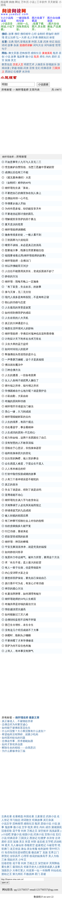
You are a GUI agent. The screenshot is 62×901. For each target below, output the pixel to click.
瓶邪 (55, 53)
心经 (34, 33)
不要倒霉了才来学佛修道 (19, 640)
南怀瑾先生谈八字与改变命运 (22, 500)
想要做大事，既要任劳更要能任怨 (24, 250)
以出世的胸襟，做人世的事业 (22, 458)
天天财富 (53, 2)
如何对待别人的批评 (16, 349)
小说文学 (6, 823)
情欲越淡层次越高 (15, 609)
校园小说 (27, 834)
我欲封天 (12, 859)
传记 (51, 41)
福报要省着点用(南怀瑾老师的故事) (25, 255)
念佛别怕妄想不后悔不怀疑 (20, 619)
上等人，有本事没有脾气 (19, 651)
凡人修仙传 (17, 845)
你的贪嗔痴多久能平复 (18, 526)
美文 (13, 60)
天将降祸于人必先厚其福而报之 (23, 505)
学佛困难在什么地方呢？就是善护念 (25, 390)
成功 (48, 827)
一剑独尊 (45, 870)
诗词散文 (26, 820)
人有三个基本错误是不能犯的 (22, 479)
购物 (11, 2)
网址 (17, 2)
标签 (52, 37)
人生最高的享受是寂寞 (18, 307)
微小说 (29, 56)
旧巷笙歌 (6, 830)
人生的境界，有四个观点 (19, 422)
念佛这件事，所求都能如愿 (17, 741)
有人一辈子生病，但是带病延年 (23, 567)
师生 (42, 56)
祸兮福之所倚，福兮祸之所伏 (22, 385)
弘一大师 (21, 37)
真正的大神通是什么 (16, 323)
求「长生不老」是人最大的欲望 (23, 562)
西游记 (9, 71)
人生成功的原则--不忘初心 (20, 432)
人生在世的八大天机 (16, 317)
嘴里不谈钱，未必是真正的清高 (23, 245)
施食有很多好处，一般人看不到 (23, 234)
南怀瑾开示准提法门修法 (19, 406)
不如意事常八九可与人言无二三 (23, 162)
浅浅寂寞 (54, 830)
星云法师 (10, 37)
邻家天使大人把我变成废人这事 (42, 866)
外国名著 (29, 816)
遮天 (7, 845)
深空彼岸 (43, 830)
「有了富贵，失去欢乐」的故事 (23, 286)
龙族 (45, 852)
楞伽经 (50, 33)
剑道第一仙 (32, 870)
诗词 (4, 45)
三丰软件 (42, 2)
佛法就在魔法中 (14, 364)
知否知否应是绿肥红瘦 (18, 852)
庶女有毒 (32, 848)
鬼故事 (21, 56)
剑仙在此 (56, 870)
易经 (54, 56)
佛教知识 (43, 37)
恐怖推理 (25, 53)
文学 (24, 827)
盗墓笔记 (40, 845)
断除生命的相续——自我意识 (19, 747)
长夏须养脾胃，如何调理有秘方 (23, 593)
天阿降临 (54, 863)
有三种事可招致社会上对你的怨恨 (24, 520)
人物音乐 (40, 64)
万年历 (25, 2)
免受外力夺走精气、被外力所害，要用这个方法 (32, 557)
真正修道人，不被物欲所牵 (17, 721)
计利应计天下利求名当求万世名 (23, 338)
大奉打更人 (19, 870)
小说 (32, 2)
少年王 (22, 859)
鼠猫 (7, 60)
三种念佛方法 (12, 369)
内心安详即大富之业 (16, 572)
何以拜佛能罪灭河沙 (16, 265)
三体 (4, 859)
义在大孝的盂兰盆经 (16, 344)
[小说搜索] (8, 79)
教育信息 (7, 64)
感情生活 (36, 53)
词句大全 (38, 45)
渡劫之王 (6, 874)
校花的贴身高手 (39, 856)
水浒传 (26, 71)
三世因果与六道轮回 (16, 240)
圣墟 (43, 874)
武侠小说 (51, 816)
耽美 (30, 827)
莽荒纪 (5, 856)
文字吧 (49, 841)
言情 (31, 68)
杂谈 (16, 45)
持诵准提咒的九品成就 (18, 510)
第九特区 (18, 874)
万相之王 (32, 830)
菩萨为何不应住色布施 (18, 645)
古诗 (57, 838)
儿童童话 (40, 816)
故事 (11, 33)
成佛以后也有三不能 (16, 172)
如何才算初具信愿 (12, 744)
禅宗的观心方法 (14, 588)
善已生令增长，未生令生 (19, 624)
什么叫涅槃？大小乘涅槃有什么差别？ (24, 731)
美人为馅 (53, 856)
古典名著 (6, 816)
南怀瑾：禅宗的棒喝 (16, 541)
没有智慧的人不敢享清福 (19, 442)
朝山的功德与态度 (15, 302)
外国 (34, 41)
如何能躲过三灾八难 (16, 614)
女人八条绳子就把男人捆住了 (22, 380)
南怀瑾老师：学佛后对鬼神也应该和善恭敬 (29, 333)
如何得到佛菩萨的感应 (18, 312)
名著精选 (18, 816)
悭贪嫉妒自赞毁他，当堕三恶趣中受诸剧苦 (29, 167)
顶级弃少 (6, 870)
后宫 (10, 841)
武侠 (45, 41)
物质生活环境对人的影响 (19, 328)
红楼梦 (17, 71)
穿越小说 (16, 834)
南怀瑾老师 (22, 89)
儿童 (40, 41)
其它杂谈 (48, 820)
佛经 (17, 33)
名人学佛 (32, 37)
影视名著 (25, 41)
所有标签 (6, 89)
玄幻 (37, 68)
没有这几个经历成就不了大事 (22, 630)
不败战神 (29, 874)
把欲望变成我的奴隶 (16, 536)
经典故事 (37, 820)
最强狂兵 (18, 866)
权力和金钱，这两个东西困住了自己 (25, 437)
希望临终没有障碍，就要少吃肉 (20, 734)
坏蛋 (27, 841)
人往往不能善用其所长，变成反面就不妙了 (29, 271)
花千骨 (16, 830)
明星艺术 (29, 64)
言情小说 (50, 834)
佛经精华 (25, 33)
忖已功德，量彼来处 (16, 531)
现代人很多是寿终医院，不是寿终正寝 (27, 297)
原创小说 (46, 823)
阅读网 (4, 2)
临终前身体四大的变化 (18, 453)
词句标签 (49, 45)
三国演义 (23, 838)
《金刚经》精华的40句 (18, 182)
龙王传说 (15, 848)
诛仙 (23, 848)
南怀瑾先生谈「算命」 (18, 187)
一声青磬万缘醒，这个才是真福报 (24, 359)
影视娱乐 (51, 64)
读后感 (41, 841)
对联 (33, 841)
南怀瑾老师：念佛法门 (18, 260)
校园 (20, 68)
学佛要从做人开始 (15, 203)
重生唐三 (6, 866)
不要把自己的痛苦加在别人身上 (23, 193)
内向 (48, 56)
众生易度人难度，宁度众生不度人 (24, 463)
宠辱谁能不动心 (14, 494)
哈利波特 (43, 848)
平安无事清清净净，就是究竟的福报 (25, 546)
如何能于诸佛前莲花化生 (16, 727)
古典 (11, 41)
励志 (57, 41)
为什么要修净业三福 (13, 751)
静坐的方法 (11, 276)
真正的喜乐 (11, 484)
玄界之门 (53, 852)
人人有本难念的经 (15, 468)
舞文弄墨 (14, 53)
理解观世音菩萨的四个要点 (20, 219)
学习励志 (15, 820)
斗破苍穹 (52, 845)
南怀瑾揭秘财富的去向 (18, 416)
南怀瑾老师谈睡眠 (15, 229)
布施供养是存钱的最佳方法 (20, 604)
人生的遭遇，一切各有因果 (20, 375)
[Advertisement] (31, 123)
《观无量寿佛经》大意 (18, 177)
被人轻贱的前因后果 (16, 515)
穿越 (14, 68)
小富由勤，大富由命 (16, 396)
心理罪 (25, 856)
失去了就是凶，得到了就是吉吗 (23, 489)
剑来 (23, 830)
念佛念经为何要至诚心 (15, 724)
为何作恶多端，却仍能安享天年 (23, 208)
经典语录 (46, 68)
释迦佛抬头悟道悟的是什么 (20, 354)
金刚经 (41, 33)
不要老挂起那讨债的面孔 (19, 213)
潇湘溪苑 (56, 827)
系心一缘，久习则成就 (18, 411)
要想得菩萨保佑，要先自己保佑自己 (25, 578)
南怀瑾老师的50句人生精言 (20, 598)
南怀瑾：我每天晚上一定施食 (22, 281)
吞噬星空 (29, 845)
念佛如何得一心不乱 (16, 198)
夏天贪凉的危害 (14, 224)
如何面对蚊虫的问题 (13, 737)
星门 (37, 874)
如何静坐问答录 (14, 552)
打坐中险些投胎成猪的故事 (20, 474)
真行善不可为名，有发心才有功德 (24, 583)
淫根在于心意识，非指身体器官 (23, 448)
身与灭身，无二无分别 (18, 292)
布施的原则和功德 (15, 401)
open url (5, 882)
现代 (17, 41)
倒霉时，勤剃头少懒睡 (18, 635)
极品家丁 (36, 852)
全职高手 (15, 856)
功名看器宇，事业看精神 (19, 427)
